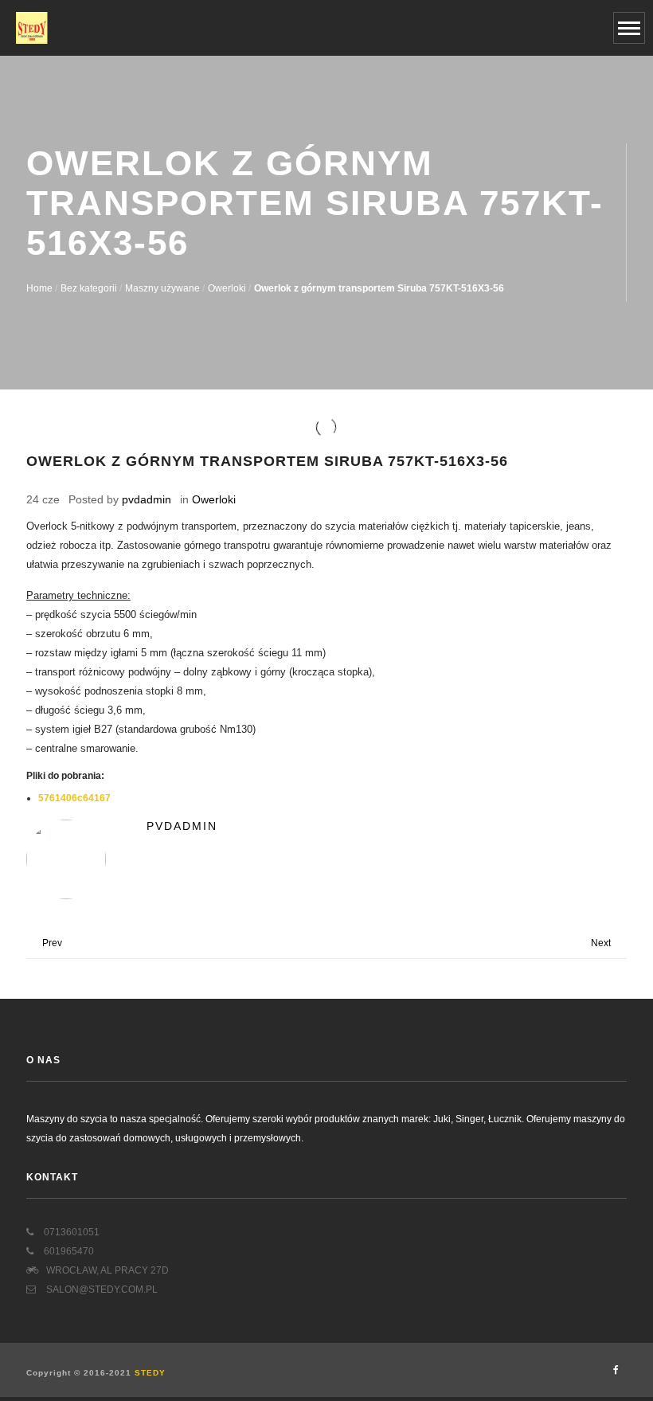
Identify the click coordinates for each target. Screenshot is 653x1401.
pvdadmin (146, 499)
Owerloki (227, 288)
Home (39, 288)
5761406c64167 (74, 798)
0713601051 (70, 1232)
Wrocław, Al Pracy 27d (107, 1270)
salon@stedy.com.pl (101, 1289)
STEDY (150, 1372)
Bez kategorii (89, 288)
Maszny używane (162, 288)
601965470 (67, 1251)
